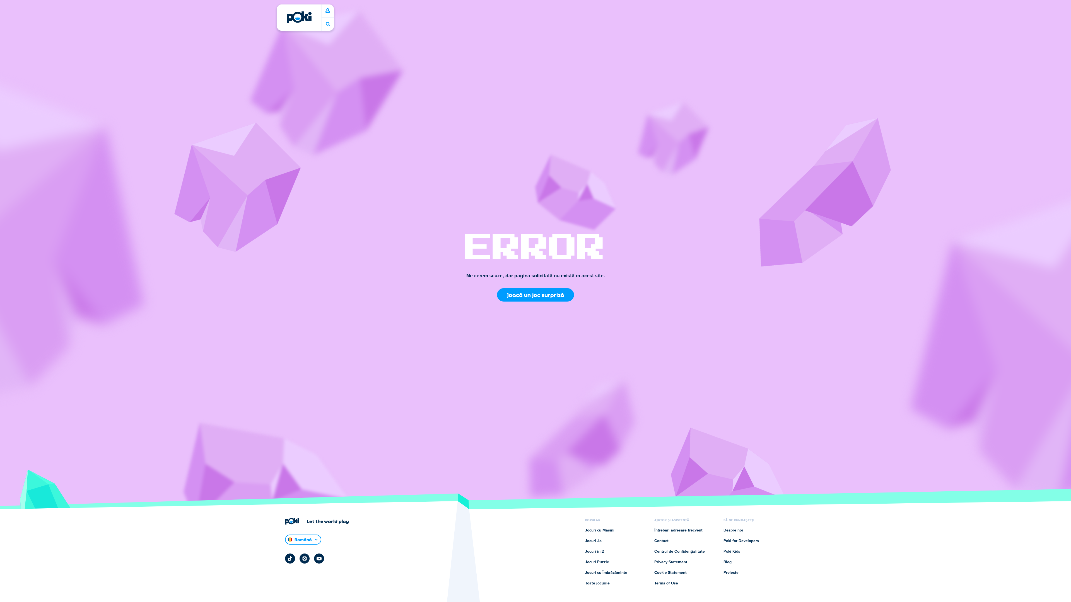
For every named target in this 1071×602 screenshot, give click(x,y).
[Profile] (328, 10)
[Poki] (299, 17)
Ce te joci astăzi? (328, 24)
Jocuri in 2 (594, 552)
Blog (727, 562)
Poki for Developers (741, 541)
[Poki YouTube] (319, 559)
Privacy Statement (670, 562)
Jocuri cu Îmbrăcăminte (606, 573)
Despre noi (733, 530)
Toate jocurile (597, 583)
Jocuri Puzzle (597, 562)
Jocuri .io (593, 541)
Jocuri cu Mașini (599, 530)
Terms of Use (666, 583)
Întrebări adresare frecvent (678, 530)
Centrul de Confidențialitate (679, 552)
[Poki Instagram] (305, 559)
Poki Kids (731, 552)
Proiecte (731, 573)
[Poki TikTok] (290, 559)
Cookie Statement (670, 573)
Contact (661, 541)
